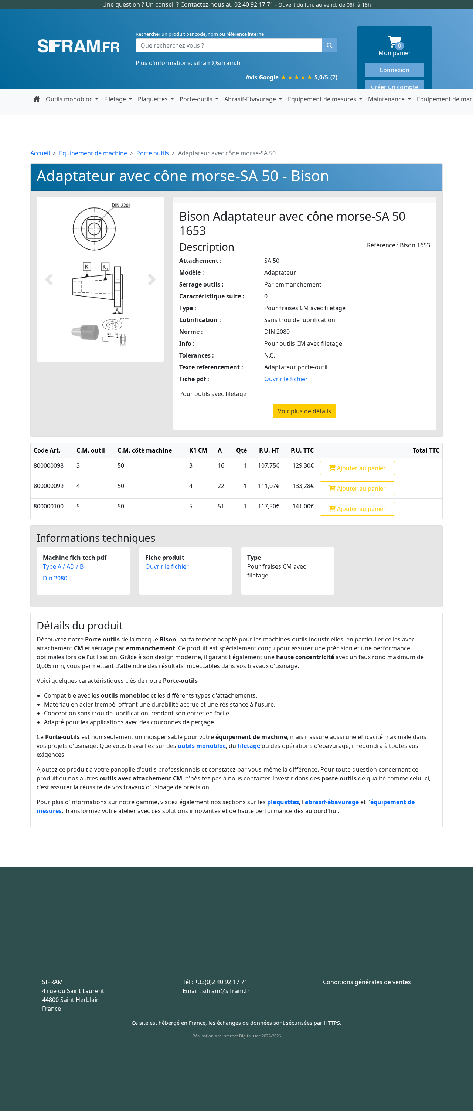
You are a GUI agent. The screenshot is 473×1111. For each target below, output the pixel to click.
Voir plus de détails (304, 411)
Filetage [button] (115, 99)
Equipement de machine (93, 153)
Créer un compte (394, 87)
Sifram (78, 46)
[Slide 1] (85, 332)
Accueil (40, 153)
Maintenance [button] (387, 99)
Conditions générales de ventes (367, 982)
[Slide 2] (115, 332)
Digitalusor (250, 1036)
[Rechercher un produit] (329, 45)
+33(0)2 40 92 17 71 (221, 982)
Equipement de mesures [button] (323, 99)
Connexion (394, 70)
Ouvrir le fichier (286, 379)
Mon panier (401, 50)
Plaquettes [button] (153, 99)
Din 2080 (55, 578)
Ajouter (361, 468)
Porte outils (152, 153)
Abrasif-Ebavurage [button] (251, 99)
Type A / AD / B (63, 566)
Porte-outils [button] (197, 99)
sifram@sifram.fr (217, 63)
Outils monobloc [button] (70, 99)
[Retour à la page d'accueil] (36, 99)
